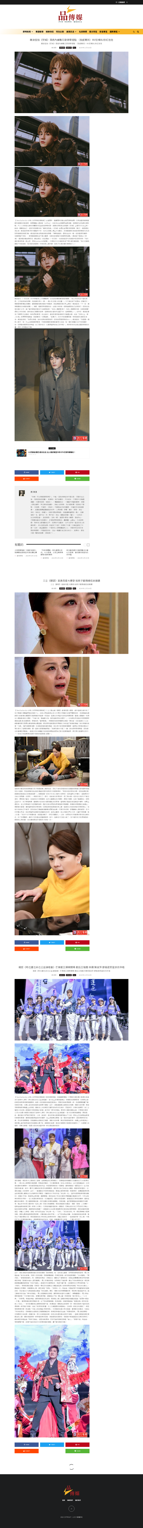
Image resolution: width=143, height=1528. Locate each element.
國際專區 (114, 31)
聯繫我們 (70, 1500)
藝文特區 (93, 31)
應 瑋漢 (54, 48)
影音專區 (103, 31)
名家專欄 (83, 31)
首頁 (63, 1500)
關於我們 (78, 1500)
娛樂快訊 (50, 31)
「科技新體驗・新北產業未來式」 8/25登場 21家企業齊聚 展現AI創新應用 (52, 552)
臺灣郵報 (20, 556)
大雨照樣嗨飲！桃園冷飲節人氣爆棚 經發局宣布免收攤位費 (26, 551)
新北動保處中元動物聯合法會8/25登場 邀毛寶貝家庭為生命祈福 (77, 552)
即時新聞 (27, 31)
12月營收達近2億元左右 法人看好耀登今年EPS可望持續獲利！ (51, 452)
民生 (74, 48)
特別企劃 (60, 31)
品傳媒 (74, 1517)
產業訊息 (70, 31)
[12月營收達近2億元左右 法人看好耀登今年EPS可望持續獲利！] (21, 453)
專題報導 (39, 31)
